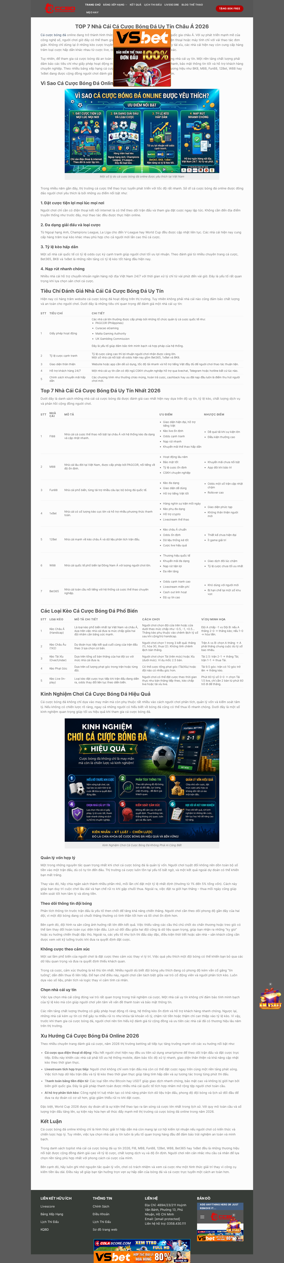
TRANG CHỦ (92, 4)
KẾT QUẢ (135, 4)
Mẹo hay (92, 12)
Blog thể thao (192, 4)
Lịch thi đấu (153, 4)
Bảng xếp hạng (113, 4)
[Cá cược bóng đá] (60, 8)
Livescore (171, 4)
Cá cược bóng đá (53, 35)
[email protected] (167, 1219)
